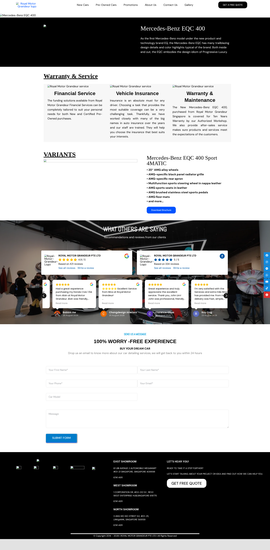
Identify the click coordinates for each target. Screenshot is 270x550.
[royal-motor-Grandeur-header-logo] (27, 3)
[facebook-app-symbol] (18, 467)
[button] (226, 295)
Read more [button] (53, 303)
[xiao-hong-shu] (77, 467)
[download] (93, 468)
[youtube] (55, 467)
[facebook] (222, 256)
